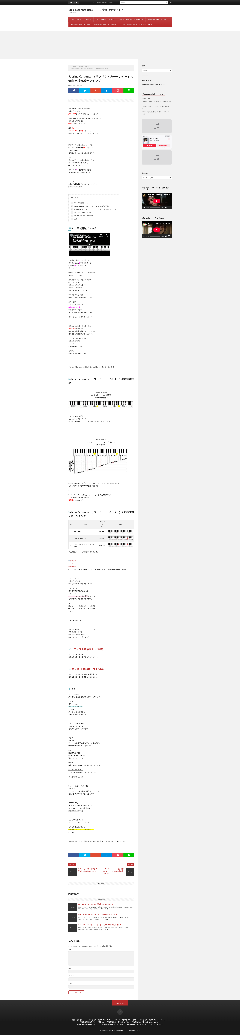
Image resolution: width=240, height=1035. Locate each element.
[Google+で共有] (95, 90)
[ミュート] (166, 208)
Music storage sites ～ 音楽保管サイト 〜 (96, 9)
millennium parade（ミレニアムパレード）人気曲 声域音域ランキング (113, 871)
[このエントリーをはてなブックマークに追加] (106, 90)
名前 (70, 968)
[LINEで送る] (128, 90)
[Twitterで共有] (84, 90)
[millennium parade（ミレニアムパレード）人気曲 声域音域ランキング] (130, 872)
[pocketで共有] (117, 90)
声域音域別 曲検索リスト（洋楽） (80, 24)
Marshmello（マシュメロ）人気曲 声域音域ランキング (96, 904)
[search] (166, 2)
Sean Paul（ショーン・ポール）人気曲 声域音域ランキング (98, 914)
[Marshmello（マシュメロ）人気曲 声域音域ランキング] (72, 907)
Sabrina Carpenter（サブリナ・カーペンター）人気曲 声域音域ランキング (94, 209)
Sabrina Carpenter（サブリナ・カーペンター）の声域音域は (90, 206)
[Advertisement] (120, 45)
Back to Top (120, 1003)
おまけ (74, 219)
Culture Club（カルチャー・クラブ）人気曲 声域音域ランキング (99, 925)
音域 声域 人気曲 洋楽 (76, 85)
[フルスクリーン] (169, 208)
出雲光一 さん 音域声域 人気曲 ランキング (153, 84)
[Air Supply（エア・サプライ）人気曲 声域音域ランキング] (72, 872)
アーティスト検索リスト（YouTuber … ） (131, 19)
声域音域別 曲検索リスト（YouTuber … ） (106, 24)
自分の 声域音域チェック (79, 203)
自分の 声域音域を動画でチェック (88, 1024)
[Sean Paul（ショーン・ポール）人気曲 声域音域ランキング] (72, 917)
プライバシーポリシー (155, 1024)
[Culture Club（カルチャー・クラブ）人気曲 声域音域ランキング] (72, 928)
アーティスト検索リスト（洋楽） (105, 19)
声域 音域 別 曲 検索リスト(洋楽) (82, 215)
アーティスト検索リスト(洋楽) (81, 212)
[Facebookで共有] (73, 90)
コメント (71, 949)
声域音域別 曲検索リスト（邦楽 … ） (158, 19)
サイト (70, 983)
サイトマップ (141, 1024)
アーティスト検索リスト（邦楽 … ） (81, 19)
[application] (157, 201)
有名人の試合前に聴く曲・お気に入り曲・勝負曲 (137, 24)
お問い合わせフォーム (79, 1020)
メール (71, 976)
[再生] (144, 208)
